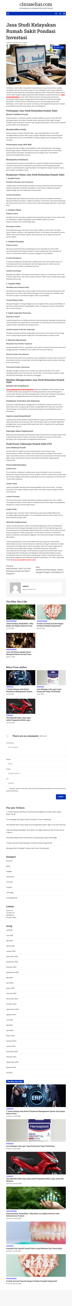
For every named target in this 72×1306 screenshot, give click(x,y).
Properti (9, 887)
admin (25, 43)
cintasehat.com (36, 4)
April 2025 (10, 983)
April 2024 (10, 1030)
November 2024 (12, 999)
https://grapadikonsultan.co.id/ (24, 560)
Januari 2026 (11, 951)
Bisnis (8, 866)
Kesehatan (40, 686)
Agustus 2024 (11, 1015)
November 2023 (12, 1051)
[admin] (15, 587)
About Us (9, 910)
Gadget (9, 871)
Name (8, 759)
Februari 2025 (11, 993)
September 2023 (12, 1062)
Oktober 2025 (11, 967)
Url (7, 779)
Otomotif (10, 715)
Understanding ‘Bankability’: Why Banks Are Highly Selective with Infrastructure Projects (19, 625)
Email (8, 769)
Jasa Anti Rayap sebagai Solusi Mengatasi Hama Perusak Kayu (19, 653)
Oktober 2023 (11, 1057)
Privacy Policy (11, 917)
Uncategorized (11, 621)
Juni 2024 (9, 1020)
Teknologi (10, 686)
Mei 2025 (9, 978)
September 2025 (12, 972)
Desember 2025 (12, 956)
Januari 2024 (11, 1046)
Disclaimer (10, 915)
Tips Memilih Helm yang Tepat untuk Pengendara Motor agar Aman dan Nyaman (18, 720)
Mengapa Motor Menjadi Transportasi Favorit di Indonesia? (27, 848)
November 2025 (12, 962)
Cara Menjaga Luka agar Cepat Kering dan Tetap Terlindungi (49, 690)
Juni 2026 (9, 935)
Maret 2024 (10, 1036)
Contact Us (10, 913)
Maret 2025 (10, 988)
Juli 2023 (9, 1073)
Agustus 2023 (11, 1067)
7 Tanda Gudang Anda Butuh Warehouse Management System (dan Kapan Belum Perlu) (19, 691)
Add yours (43, 736)
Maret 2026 (10, 946)
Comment (10, 743)
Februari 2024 (11, 1041)
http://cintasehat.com (29, 589)
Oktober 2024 (11, 1004)
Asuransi (9, 861)
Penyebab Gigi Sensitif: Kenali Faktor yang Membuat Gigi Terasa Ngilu (31, 838)
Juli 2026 (9, 930)
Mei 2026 (9, 941)
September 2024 (12, 1009)
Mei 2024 (9, 1025)
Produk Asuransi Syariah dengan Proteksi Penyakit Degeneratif (50, 624)
